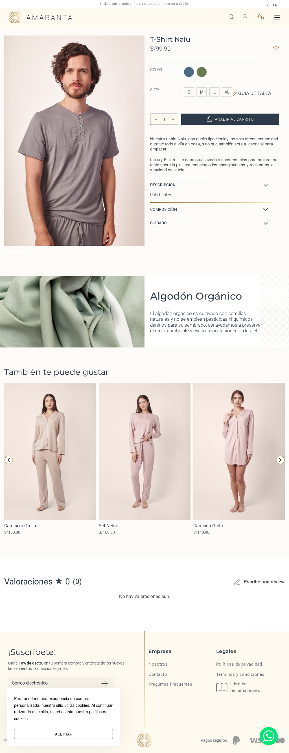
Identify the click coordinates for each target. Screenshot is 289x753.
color (156, 69)
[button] (211, 185)
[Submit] (104, 683)
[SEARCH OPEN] (231, 16)
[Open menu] (277, 17)
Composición (163, 209)
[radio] (189, 72)
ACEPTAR (63, 734)
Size (154, 90)
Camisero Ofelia (20, 525)
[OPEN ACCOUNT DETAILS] (245, 16)
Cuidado (158, 223)
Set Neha (108, 525)
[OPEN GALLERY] (74, 141)
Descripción (163, 185)
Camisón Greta (208, 525)
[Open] (276, 48)
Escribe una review (264, 581)
